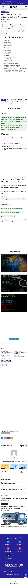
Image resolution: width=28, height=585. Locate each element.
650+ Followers (8, 544)
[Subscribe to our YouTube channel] (22, 3)
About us (4, 579)
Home (2, 9)
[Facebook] (2, 438)
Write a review (22, 579)
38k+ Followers (9, 558)
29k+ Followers (8, 551)
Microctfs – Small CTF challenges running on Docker (6, 445)
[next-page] (14, 474)
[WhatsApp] (11, 438)
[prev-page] (13, 474)
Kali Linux (5, 9)
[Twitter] (5, 438)
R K (2, 21)
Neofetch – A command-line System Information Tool (14, 498)
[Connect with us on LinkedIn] (18, 3)
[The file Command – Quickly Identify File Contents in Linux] (5, 466)
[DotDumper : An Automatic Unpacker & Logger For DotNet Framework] (14, 518)
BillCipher (8, 431)
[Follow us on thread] (8, 555)
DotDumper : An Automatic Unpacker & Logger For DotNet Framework (13, 507)
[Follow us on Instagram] (20, 3)
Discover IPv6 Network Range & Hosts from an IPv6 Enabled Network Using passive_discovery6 (14, 101)
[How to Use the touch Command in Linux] (14, 466)
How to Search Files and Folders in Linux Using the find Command (23, 471)
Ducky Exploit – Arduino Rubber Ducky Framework (21, 445)
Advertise (9, 579)
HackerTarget (5, 433)
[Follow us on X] (16, 3)
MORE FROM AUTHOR (19, 461)
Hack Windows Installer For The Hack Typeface (12, 494)
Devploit (15, 431)
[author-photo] (14, 453)
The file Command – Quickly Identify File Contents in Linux (4, 471)
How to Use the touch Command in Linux (14, 470)
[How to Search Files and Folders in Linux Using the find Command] (23, 466)
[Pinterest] (8, 438)
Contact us (14, 581)
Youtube (19, 551)
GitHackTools (8, 343)
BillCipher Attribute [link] (14, 37)
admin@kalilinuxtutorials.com (13, 574)
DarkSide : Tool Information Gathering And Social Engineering (6, 352)
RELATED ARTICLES (8, 461)
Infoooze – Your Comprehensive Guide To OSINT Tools (20, 352)
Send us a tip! (15, 579)
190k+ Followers (20, 544)
